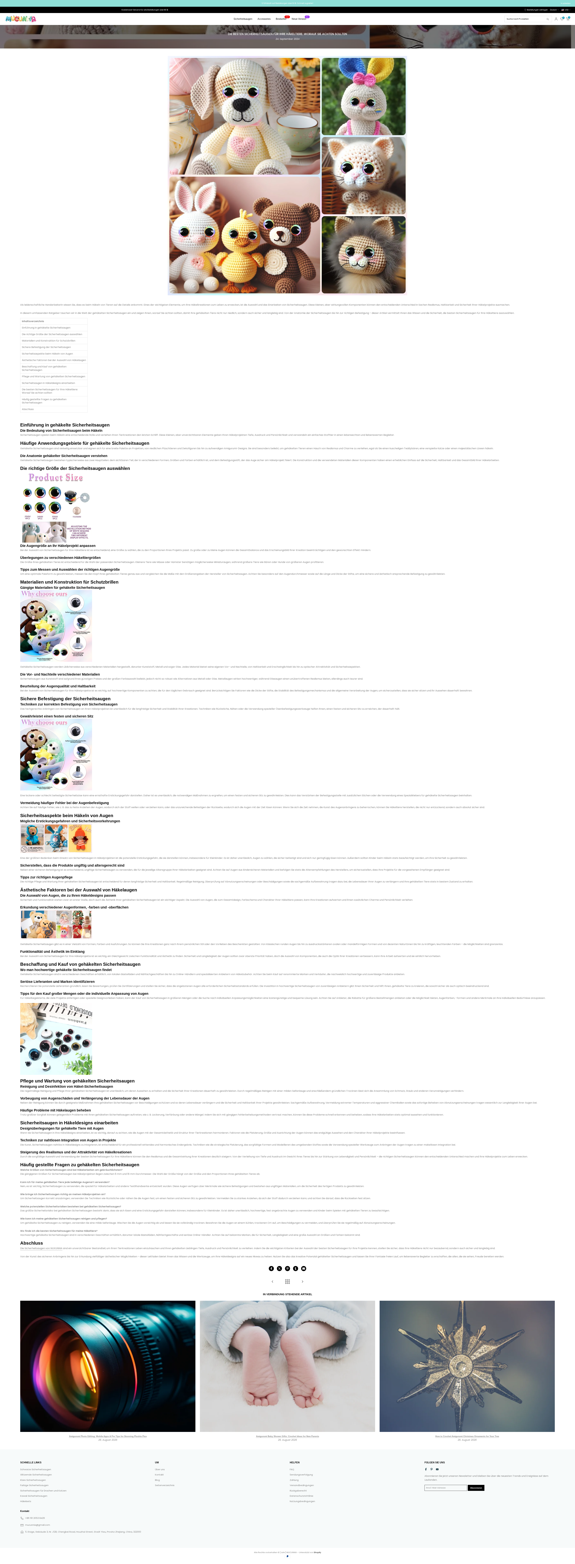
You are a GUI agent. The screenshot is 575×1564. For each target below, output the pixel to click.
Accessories (264, 19)
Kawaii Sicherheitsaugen (33, 1496)
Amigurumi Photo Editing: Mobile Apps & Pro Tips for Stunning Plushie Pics (108, 1436)
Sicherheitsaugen (243, 19)
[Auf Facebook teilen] (271, 1268)
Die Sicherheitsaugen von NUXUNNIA (41, 1248)
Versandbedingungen (302, 1485)
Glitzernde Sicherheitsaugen (36, 1474)
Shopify (317, 1552)
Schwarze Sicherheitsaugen (35, 1469)
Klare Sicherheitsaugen (33, 1480)
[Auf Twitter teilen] (279, 1268)
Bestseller (282, 18)
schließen (10, 3)
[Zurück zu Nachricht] (287, 1282)
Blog (157, 1480)
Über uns (160, 1469)
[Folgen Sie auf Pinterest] (431, 1469)
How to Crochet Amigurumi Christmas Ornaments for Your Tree (467, 1436)
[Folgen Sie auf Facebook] (426, 1469)
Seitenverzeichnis (164, 1485)
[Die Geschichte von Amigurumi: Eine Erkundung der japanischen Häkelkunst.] (272, 1282)
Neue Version (300, 18)
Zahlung (294, 1480)
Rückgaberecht (298, 1490)
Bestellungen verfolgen (537, 10)
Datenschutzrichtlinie (301, 1496)
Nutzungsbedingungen (302, 1501)
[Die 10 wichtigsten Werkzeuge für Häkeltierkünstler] (302, 1282)
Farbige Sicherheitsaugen (34, 1485)
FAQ (292, 1469)
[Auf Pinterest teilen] (287, 1268)
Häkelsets (25, 1501)
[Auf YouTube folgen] (437, 1469)
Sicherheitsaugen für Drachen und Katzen (43, 1490)
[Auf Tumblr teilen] (295, 1268)
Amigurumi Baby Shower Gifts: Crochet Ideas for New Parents (287, 1436)
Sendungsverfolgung (301, 1474)
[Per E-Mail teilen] (303, 1268)
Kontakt (159, 1474)
